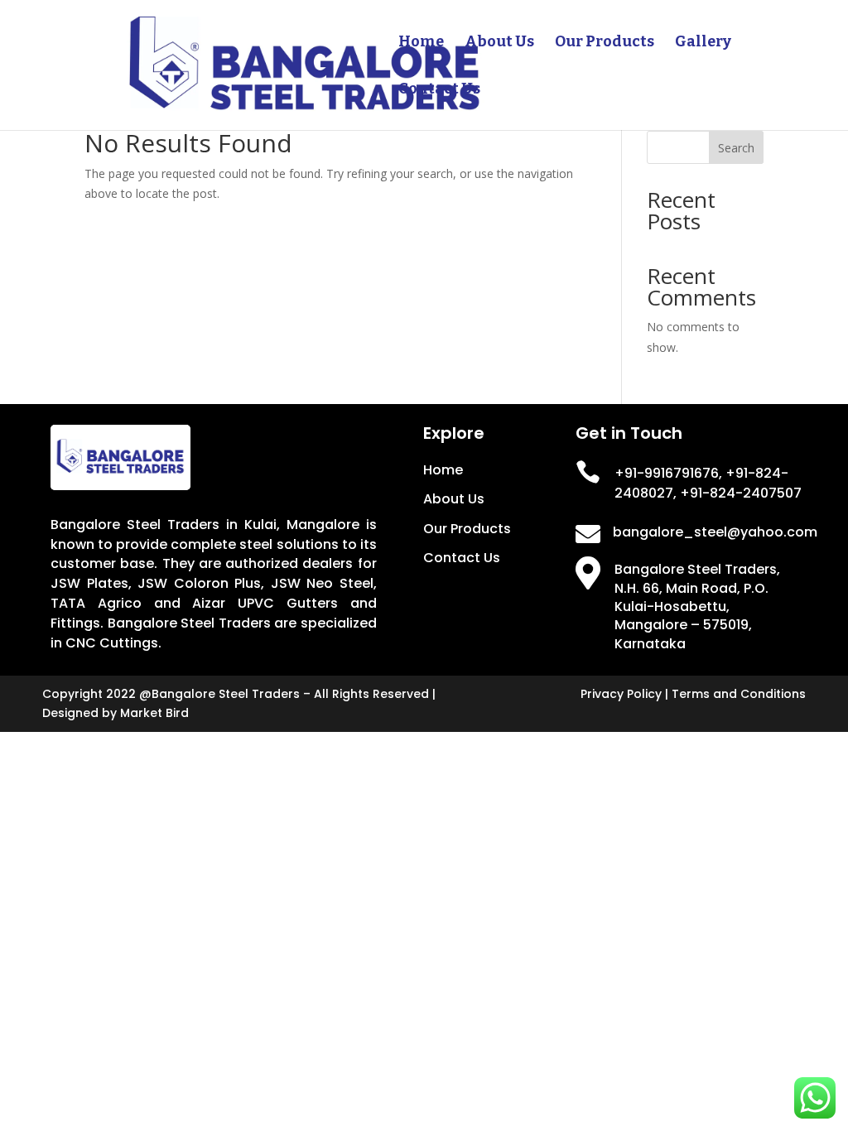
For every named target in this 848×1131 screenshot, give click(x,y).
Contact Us (439, 90)
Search (736, 148)
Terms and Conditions (739, 694)
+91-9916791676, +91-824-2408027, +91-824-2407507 (708, 483)
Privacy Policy (621, 694)
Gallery (703, 43)
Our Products (604, 43)
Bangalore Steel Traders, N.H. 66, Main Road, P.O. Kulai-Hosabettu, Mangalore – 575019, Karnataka (697, 606)
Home (421, 43)
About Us (499, 43)
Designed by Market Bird (115, 713)
